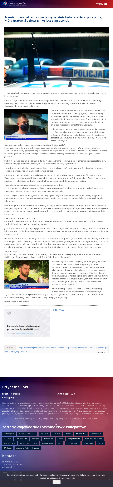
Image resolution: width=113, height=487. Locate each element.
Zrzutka (58, 310)
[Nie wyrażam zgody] (109, 479)
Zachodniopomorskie (28, 443)
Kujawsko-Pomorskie (27, 434)
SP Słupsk (7, 448)
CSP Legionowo (73, 443)
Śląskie (60, 438)
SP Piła (100, 443)
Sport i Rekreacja (11, 393)
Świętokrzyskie (74, 438)
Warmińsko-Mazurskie (93, 438)
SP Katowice (88, 443)
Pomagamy (8, 397)
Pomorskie (48, 438)
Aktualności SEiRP (67, 393)
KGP (60, 443)
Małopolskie (81, 434)
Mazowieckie (96, 434)
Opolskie (7, 438)
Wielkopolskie (9, 443)
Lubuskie (56, 434)
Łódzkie (68, 434)
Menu (102, 3)
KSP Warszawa (47, 443)
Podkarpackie (21, 438)
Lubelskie (44, 434)
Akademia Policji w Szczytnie (27, 448)
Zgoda (56, 482)
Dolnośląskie (9, 434)
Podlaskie (35, 438)
